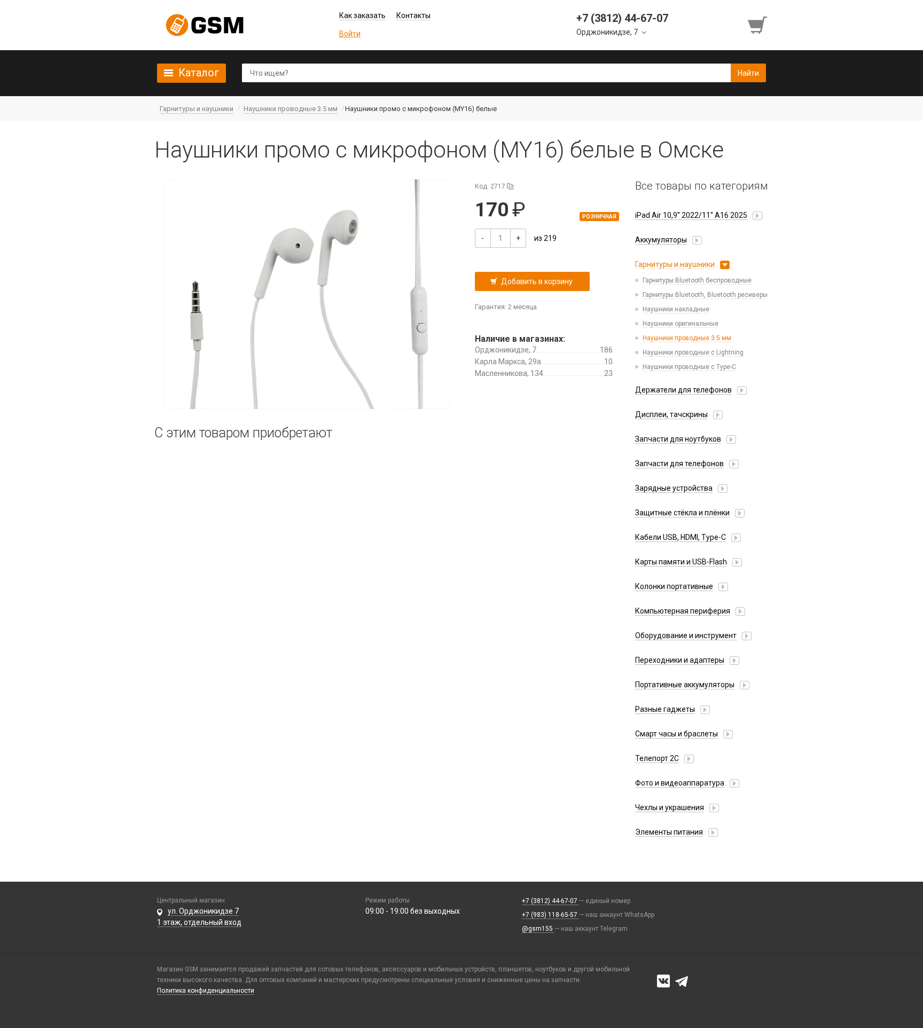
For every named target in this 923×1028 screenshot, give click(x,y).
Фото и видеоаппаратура (679, 783)
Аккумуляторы (661, 240)
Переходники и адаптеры (679, 660)
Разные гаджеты (665, 709)
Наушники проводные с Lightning (693, 352)
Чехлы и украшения (669, 807)
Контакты (413, 15)
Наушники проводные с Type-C (689, 367)
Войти (350, 33)
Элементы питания (669, 832)
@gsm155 (538, 928)
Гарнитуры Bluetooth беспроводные (697, 280)
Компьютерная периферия (682, 611)
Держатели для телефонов (683, 390)
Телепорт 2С (657, 758)
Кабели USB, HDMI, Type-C (680, 537)
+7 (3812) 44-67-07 (550, 901)
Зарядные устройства (674, 488)
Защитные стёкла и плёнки (682, 512)
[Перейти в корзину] (758, 25)
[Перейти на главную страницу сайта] (204, 25)
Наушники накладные (676, 309)
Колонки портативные (674, 586)
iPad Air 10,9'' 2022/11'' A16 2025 (691, 215)
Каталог (198, 72)
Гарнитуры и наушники (675, 264)
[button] (306, 294)
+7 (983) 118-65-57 (550, 915)
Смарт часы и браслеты (676, 733)
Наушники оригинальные (680, 323)
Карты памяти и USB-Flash (681, 562)
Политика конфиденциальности (205, 990)
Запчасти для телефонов (679, 463)
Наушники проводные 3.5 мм (687, 338)
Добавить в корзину (537, 281)
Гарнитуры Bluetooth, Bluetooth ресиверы (705, 295)
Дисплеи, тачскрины (671, 414)
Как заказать (362, 15)
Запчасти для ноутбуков (678, 439)
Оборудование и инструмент (686, 635)
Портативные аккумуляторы (684, 684)
